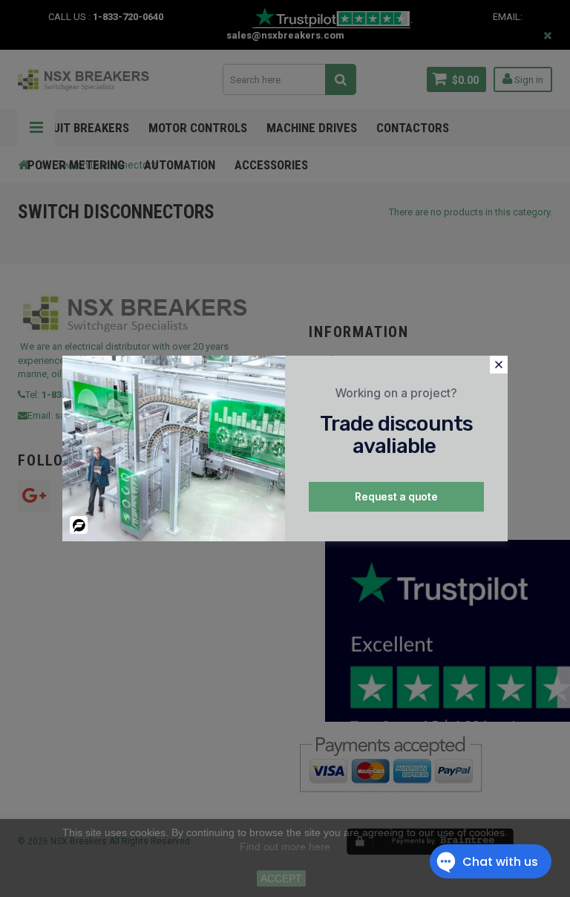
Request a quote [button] (396, 496)
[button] (499, 365)
